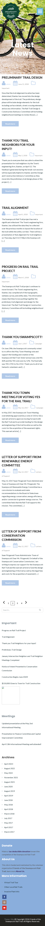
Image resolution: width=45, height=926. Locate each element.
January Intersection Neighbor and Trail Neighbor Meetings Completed (22, 658)
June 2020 (8, 786)
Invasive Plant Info (11, 891)
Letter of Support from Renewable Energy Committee (21, 461)
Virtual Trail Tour (11, 882)
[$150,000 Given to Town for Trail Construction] (11, 695)
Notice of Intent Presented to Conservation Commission (19, 668)
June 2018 (8, 800)
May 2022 (8, 773)
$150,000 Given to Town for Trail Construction (21, 683)
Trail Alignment (15, 207)
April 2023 (8, 764)
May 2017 (8, 823)
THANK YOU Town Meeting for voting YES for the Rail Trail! (21, 397)
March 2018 (9, 814)
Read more (10, 124)
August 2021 (9, 782)
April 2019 (8, 795)
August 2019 (9, 791)
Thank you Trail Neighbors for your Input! (18, 145)
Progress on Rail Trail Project (20, 269)
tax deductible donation (19, 851)
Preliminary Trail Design (22, 77)
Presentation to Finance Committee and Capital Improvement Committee (21, 736)
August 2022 (9, 768)
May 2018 (8, 804)
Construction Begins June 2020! (15, 677)
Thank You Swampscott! (22, 337)
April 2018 (8, 809)
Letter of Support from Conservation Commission (21, 535)
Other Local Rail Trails (13, 887)
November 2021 (11, 777)
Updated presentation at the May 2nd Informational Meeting (17, 725)
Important (5, 88)
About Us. (20, 871)
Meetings (8, 716)
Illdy (12, 919)
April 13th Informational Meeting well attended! (21, 744)
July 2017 (8, 818)
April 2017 (8, 827)
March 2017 (9, 832)
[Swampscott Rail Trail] (11, 11)
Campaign (38, 344)
